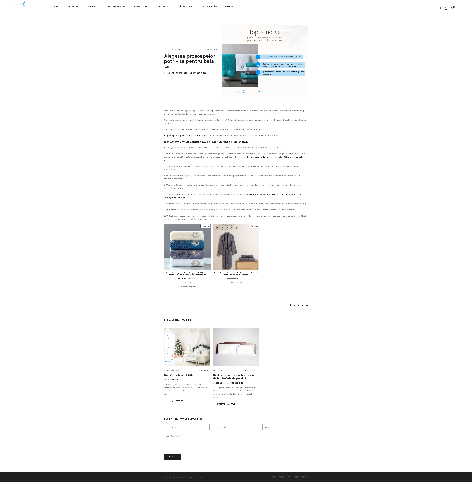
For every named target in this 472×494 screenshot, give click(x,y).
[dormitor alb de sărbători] (187, 347)
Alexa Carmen (179, 73)
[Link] (290, 305)
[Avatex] (19, 4)
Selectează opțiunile (187, 287)
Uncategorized (198, 73)
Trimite (173, 457)
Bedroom (221, 383)
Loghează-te (446, 8)
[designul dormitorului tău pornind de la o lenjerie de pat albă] (236, 347)
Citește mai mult (176, 401)
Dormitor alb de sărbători (179, 375)
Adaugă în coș (236, 283)
